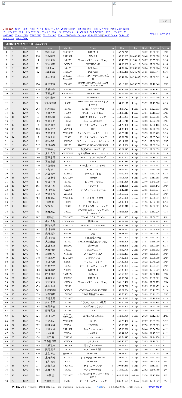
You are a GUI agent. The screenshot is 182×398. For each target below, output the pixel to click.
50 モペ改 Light (78, 35)
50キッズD (63, 35)
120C (31, 29)
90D (90, 29)
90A (73, 29)
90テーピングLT (27, 32)
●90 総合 (65, 29)
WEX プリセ (22, 38)
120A (17, 29)
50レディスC (49, 35)
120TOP (39, 29)
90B (79, 29)
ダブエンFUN (21, 35)
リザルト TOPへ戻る (160, 33)
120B (24, 29)
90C (85, 29)
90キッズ (56, 32)
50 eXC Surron (110, 35)
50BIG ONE (35, 35)
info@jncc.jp (155, 386)
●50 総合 (84, 32)
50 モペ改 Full (94, 35)
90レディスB (43, 32)
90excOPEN (119, 29)
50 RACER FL (97, 32)
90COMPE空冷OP (103, 29)
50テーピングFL (114, 32)
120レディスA (52, 29)
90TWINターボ (70, 32)
